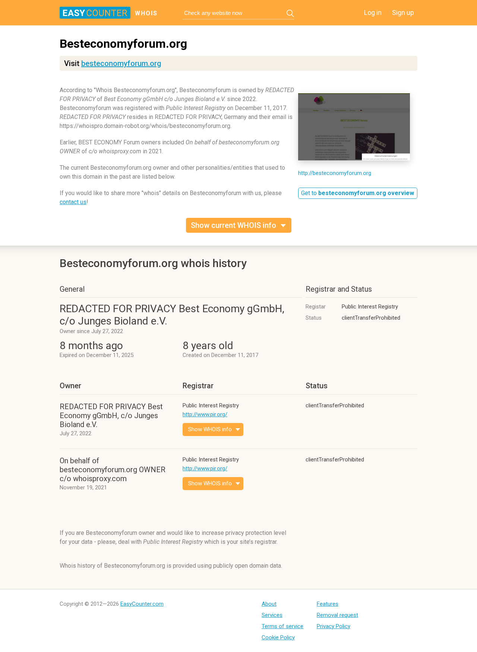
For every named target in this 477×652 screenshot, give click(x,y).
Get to (357, 193)
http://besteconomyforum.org (334, 173)
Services (272, 615)
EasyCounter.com (142, 604)
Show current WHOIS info (233, 225)
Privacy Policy (333, 626)
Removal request (337, 615)
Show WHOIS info (210, 429)
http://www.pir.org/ (205, 414)
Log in (373, 12)
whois (146, 13)
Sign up (403, 12)
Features (327, 604)
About (269, 604)
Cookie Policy (278, 637)
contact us (73, 202)
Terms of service (282, 626)
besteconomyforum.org (121, 63)
